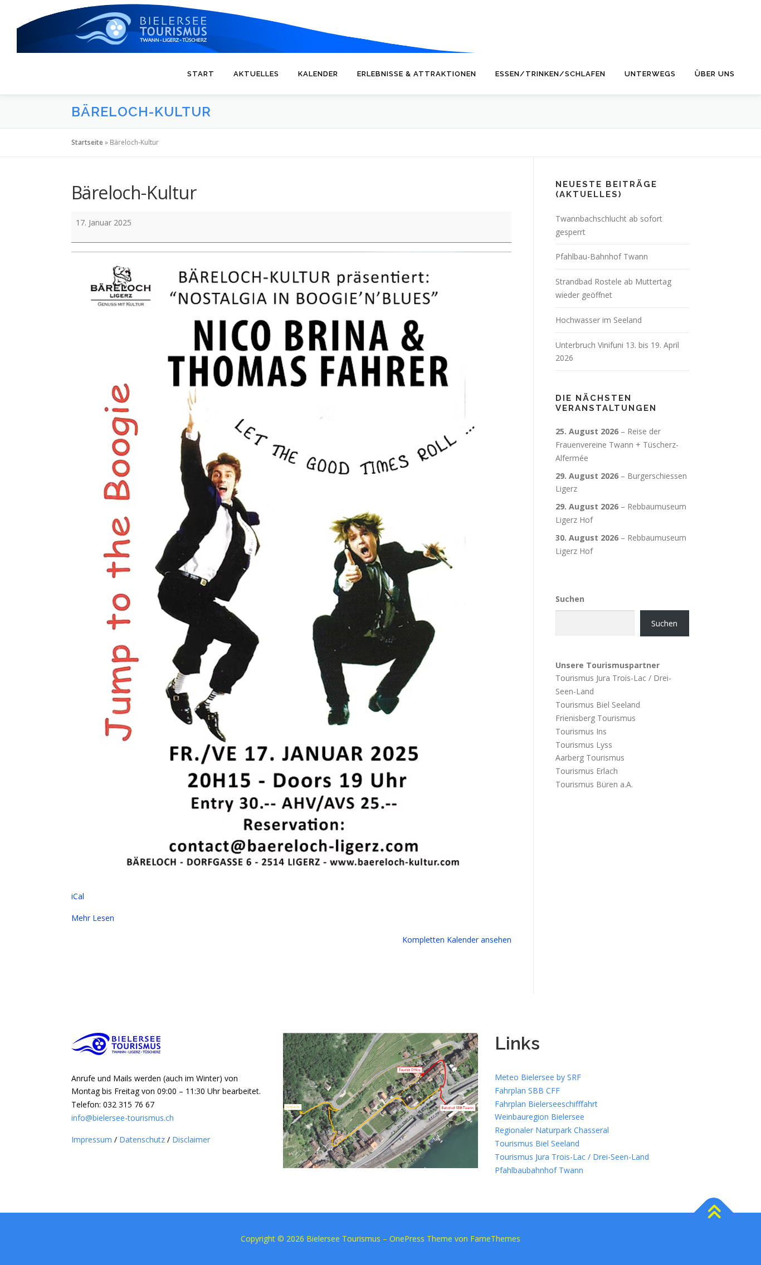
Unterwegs (650, 74)
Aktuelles (256, 74)
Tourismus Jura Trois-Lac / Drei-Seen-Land (572, 1156)
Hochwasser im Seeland (598, 320)
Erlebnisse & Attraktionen (416, 74)
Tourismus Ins (581, 731)
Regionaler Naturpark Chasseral (552, 1130)
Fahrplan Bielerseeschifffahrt (546, 1104)
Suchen (569, 599)
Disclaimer (191, 1139)
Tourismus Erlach (586, 771)
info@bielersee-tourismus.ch (122, 1117)
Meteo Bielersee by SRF (538, 1077)
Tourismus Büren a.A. (594, 784)
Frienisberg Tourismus (595, 718)
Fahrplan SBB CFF (527, 1090)
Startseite (87, 142)
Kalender (318, 74)
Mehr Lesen (92, 918)
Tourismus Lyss (583, 744)
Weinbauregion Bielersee (539, 1116)
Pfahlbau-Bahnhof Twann (601, 256)
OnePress (407, 1238)
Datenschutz (142, 1139)
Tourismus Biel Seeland (597, 704)
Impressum (91, 1139)
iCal (77, 896)
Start (200, 74)
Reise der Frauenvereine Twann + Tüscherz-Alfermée (617, 444)
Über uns (715, 74)
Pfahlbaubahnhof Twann (539, 1170)
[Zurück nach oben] (714, 1213)
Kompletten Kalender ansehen (456, 939)
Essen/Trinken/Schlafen (550, 74)
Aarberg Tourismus (590, 757)
